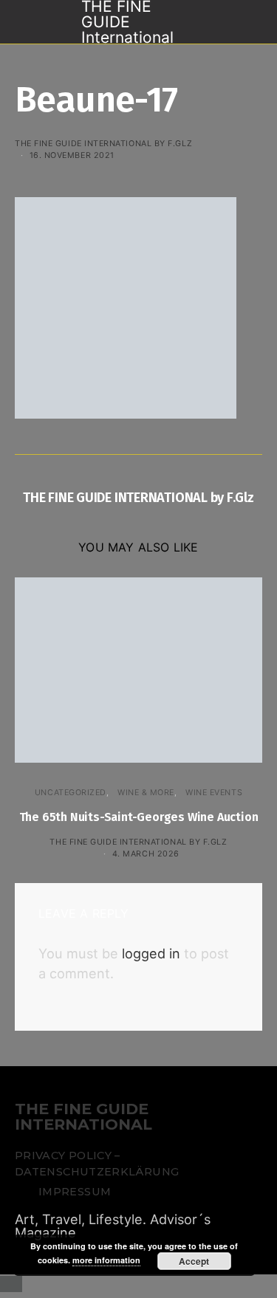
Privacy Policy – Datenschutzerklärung (97, 1163)
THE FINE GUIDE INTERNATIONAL (83, 1117)
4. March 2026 (145, 853)
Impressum (74, 1191)
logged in (151, 953)
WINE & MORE (145, 792)
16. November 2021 (72, 155)
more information (106, 1260)
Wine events (213, 792)
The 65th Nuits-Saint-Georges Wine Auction (139, 817)
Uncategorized (70, 792)
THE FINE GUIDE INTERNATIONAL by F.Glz (103, 143)
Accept (194, 1261)
